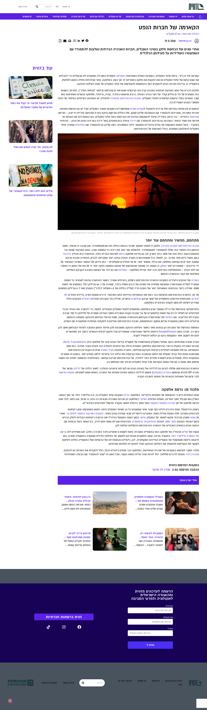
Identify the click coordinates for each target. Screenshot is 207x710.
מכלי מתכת (107, 350)
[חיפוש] (37, 6)
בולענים (135, 298)
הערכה (195, 280)
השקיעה (120, 75)
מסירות (123, 270)
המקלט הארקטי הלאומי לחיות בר (84, 413)
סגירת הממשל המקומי (162, 403)
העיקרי (143, 399)
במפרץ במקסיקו (162, 372)
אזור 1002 (170, 421)
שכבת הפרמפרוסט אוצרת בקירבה (180, 245)
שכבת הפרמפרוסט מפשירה (125, 98)
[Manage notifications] (10, 700)
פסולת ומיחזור (59, 16)
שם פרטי (169, 606)
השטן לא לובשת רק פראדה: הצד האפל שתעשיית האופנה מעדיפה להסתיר (151, 535)
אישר (142, 417)
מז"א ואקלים (115, 16)
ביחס (122, 253)
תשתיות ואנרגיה (156, 16)
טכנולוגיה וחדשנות (135, 16)
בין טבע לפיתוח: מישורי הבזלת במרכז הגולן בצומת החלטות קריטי (77, 499)
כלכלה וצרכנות (97, 16)
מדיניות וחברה (78, 16)
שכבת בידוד (192, 454)
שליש (185, 431)
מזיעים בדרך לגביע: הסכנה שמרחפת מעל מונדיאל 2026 (78, 535)
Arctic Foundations (74, 342)
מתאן (164, 265)
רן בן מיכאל (185, 40)
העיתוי (169, 317)
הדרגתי (67, 253)
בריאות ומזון (188, 16)
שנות (193, 417)
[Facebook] (79, 627)
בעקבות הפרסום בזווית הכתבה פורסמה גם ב (184, 467)
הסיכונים (80, 124)
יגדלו (127, 395)
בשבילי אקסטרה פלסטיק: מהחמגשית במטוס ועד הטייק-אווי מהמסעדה (148, 499)
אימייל (170, 629)
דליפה (76, 368)
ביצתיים (86, 298)
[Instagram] (64, 627)
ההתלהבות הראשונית (144, 421)
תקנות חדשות (66, 372)
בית (200, 16)
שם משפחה (168, 617)
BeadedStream (167, 331)
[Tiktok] (48, 627)
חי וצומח (173, 16)
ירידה (133, 120)
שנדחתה (194, 116)
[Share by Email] (64, 41)
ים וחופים (27, 16)
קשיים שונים (137, 108)
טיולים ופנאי (42, 16)
